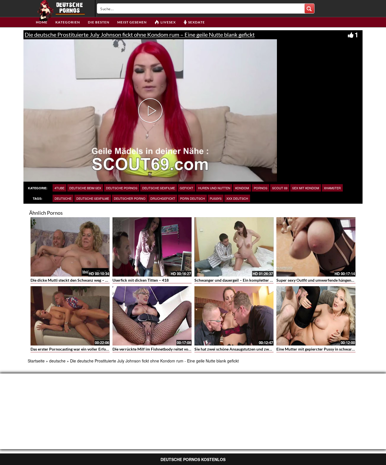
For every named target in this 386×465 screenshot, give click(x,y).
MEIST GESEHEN (132, 22)
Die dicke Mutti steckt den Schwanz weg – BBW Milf (77, 280)
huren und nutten (214, 188)
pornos (260, 188)
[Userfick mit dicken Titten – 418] (152, 247)
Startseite (36, 361)
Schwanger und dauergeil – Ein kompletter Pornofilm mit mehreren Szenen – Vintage (269, 280)
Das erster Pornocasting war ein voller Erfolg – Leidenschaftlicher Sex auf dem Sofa (104, 349)
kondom (242, 188)
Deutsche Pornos (121, 188)
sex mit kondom (305, 188)
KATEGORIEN (67, 22)
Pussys (216, 198)
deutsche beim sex (85, 188)
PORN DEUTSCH (192, 198)
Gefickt (186, 188)
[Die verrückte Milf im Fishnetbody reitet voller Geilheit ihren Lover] (152, 316)
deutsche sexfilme (158, 188)
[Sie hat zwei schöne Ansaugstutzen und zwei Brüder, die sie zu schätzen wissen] (234, 316)
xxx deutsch (237, 198)
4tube (59, 188)
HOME (41, 22)
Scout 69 (279, 188)
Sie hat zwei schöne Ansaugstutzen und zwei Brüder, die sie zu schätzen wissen (263, 349)
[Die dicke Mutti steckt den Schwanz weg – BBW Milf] (70, 247)
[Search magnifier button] (309, 8)
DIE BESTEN (98, 22)
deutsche (63, 198)
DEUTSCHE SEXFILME (92, 198)
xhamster (332, 188)
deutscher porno (130, 198)
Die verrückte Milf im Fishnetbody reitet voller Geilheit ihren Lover (171, 349)
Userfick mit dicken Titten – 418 (140, 280)
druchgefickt (162, 198)
